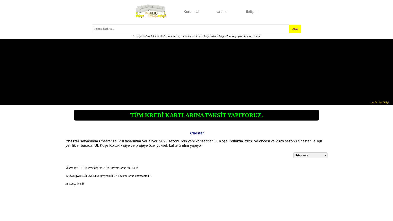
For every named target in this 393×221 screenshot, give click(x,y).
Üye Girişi (383, 102)
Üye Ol (373, 102)
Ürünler (223, 12)
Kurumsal (191, 12)
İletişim (251, 12)
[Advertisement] (196, 70)
